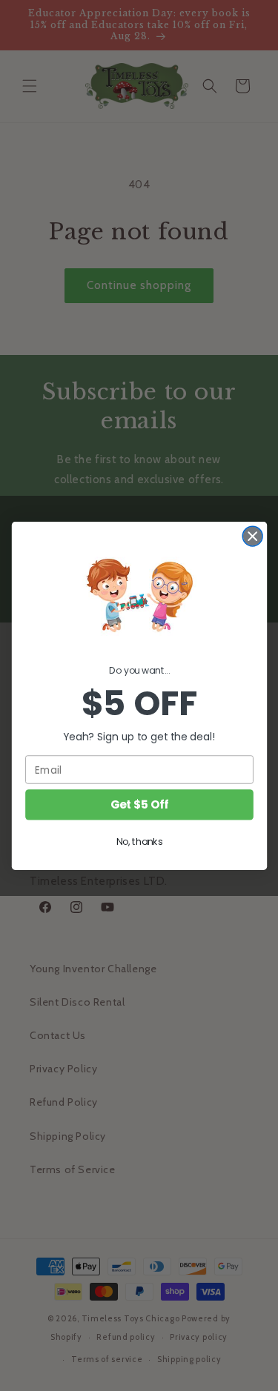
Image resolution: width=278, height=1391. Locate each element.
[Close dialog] (252, 536)
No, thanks (139, 842)
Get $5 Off (139, 804)
